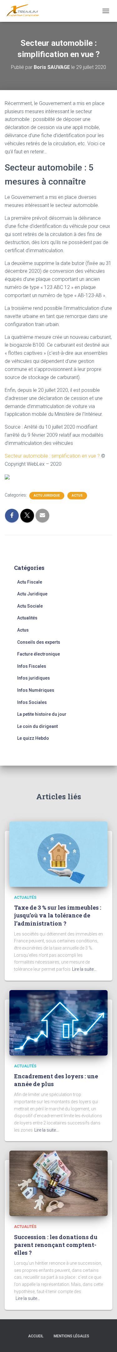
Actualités (27, 617)
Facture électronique (38, 654)
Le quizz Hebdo (33, 738)
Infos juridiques (33, 678)
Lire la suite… (84, 969)
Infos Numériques (35, 690)
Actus (77, 495)
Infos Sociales (32, 702)
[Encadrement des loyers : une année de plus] (58, 1022)
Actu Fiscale (29, 582)
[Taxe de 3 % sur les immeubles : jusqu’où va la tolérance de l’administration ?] (58, 853)
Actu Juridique (47, 495)
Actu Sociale (30, 606)
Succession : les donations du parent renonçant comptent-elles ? (55, 1244)
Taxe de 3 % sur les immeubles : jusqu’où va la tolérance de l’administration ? (57, 915)
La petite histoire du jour (41, 714)
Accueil (35, 1336)
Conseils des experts (38, 642)
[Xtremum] (25, 11)
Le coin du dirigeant (37, 726)
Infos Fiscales (31, 666)
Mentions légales (71, 1336)
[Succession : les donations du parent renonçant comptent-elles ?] (58, 1183)
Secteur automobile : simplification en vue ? (52, 456)
